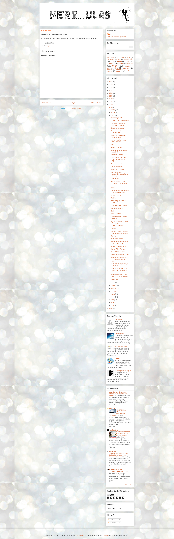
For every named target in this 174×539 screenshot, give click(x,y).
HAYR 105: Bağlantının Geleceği (119, 471)
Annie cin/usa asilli (117, 147)
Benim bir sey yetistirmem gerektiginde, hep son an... (119, 259)
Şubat (113, 302)
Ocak (113, 305)
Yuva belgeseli (119, 333)
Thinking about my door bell (120, 120)
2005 (111, 107)
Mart (112, 300)
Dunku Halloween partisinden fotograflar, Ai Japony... (119, 174)
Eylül (113, 283)
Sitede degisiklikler (117, 118)
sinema (118, 70)
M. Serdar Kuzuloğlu (116, 469)
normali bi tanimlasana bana (120, 254)
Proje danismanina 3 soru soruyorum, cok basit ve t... (119, 270)
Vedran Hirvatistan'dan (118, 169)
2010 (111, 93)
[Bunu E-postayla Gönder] (46, 43)
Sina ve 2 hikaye (116, 214)
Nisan (113, 297)
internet (130, 63)
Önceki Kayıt (96, 103)
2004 (111, 309)
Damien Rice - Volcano (118, 249)
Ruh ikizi (113, 236)
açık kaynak (110, 57)
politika (109, 70)
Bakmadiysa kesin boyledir (123, 370)
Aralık (113, 110)
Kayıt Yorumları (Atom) (74, 108)
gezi (127, 61)
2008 (111, 99)
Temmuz (114, 288)
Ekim (113, 115)
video (118, 72)
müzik (116, 68)
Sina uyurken (115, 178)
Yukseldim (118, 358)
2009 (111, 96)
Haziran (113, 291)
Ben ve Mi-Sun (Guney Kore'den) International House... (119, 183)
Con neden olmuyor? (117, 208)
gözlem (110, 63)
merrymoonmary (82, 535)
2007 (111, 101)
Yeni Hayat (118, 319)
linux (108, 68)
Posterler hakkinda (117, 239)
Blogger (106, 535)
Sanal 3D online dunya (118, 252)
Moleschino (113, 451)
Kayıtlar (112, 519)
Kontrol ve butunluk (117, 226)
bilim (117, 57)
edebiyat (110, 59)
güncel (120, 63)
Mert (110, 34)
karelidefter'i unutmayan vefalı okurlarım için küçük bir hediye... (123, 433)
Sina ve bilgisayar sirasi (118, 246)
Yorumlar (112, 522)
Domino (113, 228)
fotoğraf (113, 61)
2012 (111, 87)
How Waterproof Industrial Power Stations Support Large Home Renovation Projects (118, 455)
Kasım (113, 112)
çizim (128, 57)
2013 (111, 84)
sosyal (128, 70)
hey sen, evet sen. (116, 195)
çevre (122, 57)
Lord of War (114, 279)
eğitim (118, 59)
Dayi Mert (114, 198)
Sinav (112, 188)
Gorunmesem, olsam (117, 128)
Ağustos (114, 285)
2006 (111, 104)
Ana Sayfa (71, 103)
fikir (131, 59)
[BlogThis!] (48, 43)
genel (119, 61)
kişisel (49, 46)
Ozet (112, 211)
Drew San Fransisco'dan (119, 164)
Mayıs (113, 294)
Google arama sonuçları (120, 346)
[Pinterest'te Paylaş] (53, 43)
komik (127, 66)
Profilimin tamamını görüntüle (116, 37)
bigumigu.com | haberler (117, 392)
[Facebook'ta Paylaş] (51, 43)
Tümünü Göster (129, 484)
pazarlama (126, 68)
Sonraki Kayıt (46, 103)
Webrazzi (112, 408)
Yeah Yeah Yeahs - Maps (119, 205)
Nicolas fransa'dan (117, 155)
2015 (111, 82)
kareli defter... (113, 430)
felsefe (126, 59)
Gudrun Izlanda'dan (117, 167)
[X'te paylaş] (49, 43)
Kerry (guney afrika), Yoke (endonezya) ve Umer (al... (119, 159)
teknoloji (110, 72)
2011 (111, 90)
